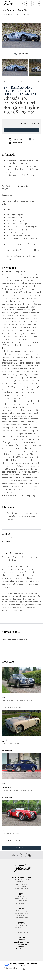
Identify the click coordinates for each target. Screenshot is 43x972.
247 (3, 741)
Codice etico (22, 946)
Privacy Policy (21, 944)
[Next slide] (38, 67)
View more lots (21, 848)
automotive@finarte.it (10, 538)
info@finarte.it (23, 903)
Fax (17, 901)
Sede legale (17, 879)
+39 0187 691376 (24, 927)
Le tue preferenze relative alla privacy (23, 964)
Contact (21, 937)
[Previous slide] (4, 67)
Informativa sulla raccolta (14, 969)
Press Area (21, 940)
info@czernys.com (23, 932)
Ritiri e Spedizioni (22, 949)
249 (3, 831)
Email (17, 903)
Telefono (17, 898)
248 (3, 784)
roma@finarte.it (23, 918)
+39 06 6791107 (24, 913)
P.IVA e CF (17, 884)
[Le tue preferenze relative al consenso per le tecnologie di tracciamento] (11, 968)
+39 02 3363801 (7, 541)
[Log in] (32, 3)
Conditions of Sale (21, 942)
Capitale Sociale (18, 889)
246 (3, 698)
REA (18, 886)
